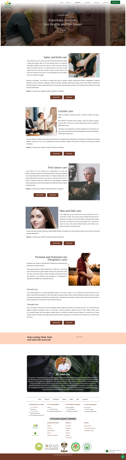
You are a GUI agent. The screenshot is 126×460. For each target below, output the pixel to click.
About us (47, 399)
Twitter (67, 430)
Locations (87, 2)
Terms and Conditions (89, 428)
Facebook (68, 426)
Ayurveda (77, 2)
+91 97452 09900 (34, 407)
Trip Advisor (69, 437)
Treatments (56, 399)
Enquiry (64, 399)
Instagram (68, 428)
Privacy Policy (87, 426)
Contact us (106, 2)
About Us (68, 2)
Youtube (68, 435)
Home (61, 2)
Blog (78, 399)
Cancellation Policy (89, 430)
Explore (96, 2)
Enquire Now (115, 2)
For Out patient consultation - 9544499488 (63, 419)
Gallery (71, 399)
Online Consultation (31, 458)
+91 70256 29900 (34, 411)
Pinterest (68, 433)
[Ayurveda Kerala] (7, 4)
